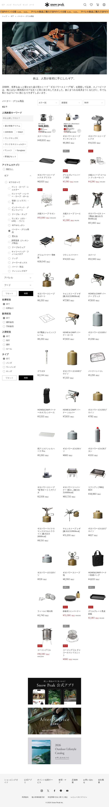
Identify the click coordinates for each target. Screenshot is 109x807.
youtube (67, 791)
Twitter (48, 791)
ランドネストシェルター (15, 144)
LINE (61, 791)
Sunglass (21, 150)
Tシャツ (8, 150)
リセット (9, 293)
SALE (20, 132)
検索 (26, 293)
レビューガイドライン (79, 797)
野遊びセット (10, 156)
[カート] (97, 4)
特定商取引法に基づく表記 (58, 797)
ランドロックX (11, 138)
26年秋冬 (9, 132)
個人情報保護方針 (38, 797)
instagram (42, 791)
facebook (54, 791)
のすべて (14, 182)
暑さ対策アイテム (12, 126)
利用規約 (25, 797)
